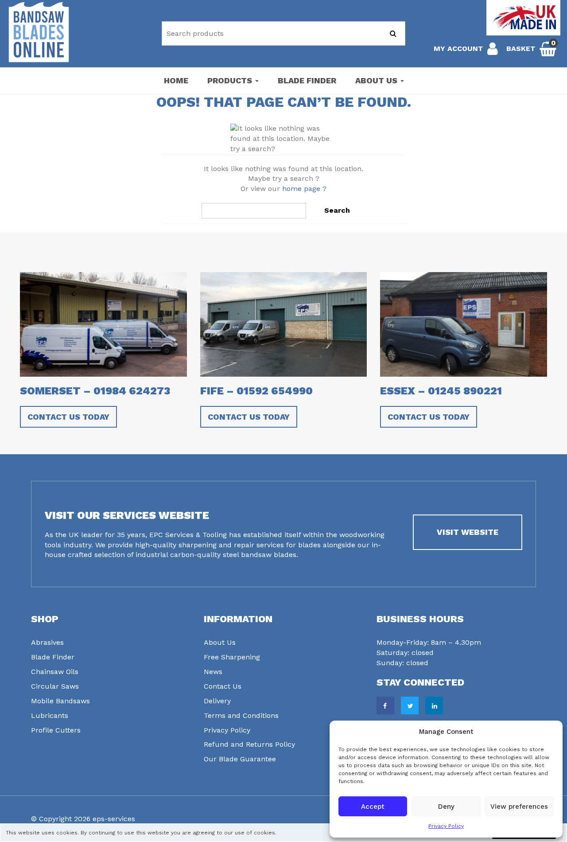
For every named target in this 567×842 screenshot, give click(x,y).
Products (230, 80)
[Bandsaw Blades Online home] (39, 32)
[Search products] (393, 33)
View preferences (519, 807)
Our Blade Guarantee (240, 759)
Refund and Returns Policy (249, 744)
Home (176, 80)
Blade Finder (307, 80)
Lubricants (49, 715)
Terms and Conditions (241, 715)
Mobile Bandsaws (60, 701)
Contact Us (222, 686)
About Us (377, 80)
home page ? (304, 188)
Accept (372, 807)
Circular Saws (55, 686)
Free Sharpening (232, 657)
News (213, 671)
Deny (446, 807)
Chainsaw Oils (54, 671)
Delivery (217, 701)
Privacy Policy (446, 826)
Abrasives (47, 642)
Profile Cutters (56, 730)
